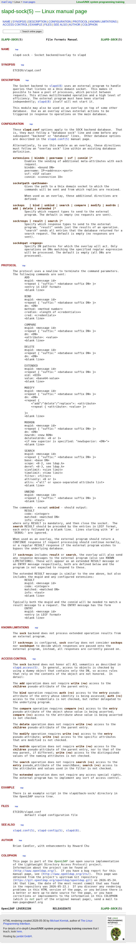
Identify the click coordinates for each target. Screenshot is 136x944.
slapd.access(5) (25, 667)
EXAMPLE (36, 24)
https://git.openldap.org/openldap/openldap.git (53, 880)
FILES (48, 24)
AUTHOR (74, 24)
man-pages (29, 1)
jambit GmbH (24, 936)
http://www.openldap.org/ (34, 870)
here (19, 931)
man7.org (6, 1)
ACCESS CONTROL (15, 24)
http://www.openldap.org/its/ (66, 873)
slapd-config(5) (50, 830)
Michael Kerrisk (59, 920)
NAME (6, 21)
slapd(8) (56, 85)
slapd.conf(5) (58, 139)
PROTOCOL (80, 21)
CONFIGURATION (60, 21)
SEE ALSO (60, 24)
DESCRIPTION (37, 21)
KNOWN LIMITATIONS (103, 21)
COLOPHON (90, 24)
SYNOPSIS (19, 21)
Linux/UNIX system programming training (100, 1)
